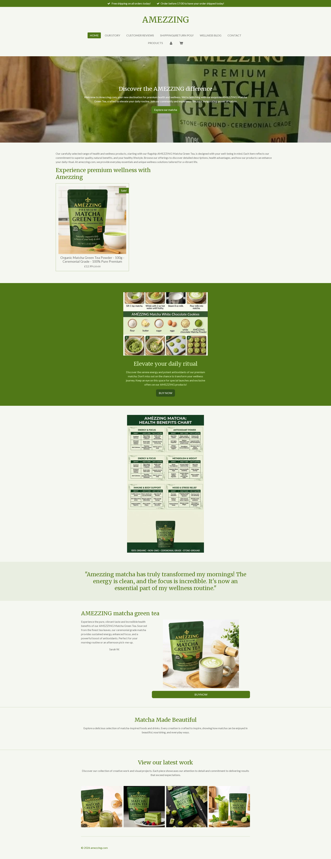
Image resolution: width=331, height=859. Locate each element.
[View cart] (181, 43)
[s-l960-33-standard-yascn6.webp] (229, 806)
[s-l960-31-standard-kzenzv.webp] (187, 806)
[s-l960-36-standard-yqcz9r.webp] (144, 806)
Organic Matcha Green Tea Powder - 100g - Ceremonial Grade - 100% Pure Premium (92, 259)
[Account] (171, 43)
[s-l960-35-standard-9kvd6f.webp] (101, 806)
